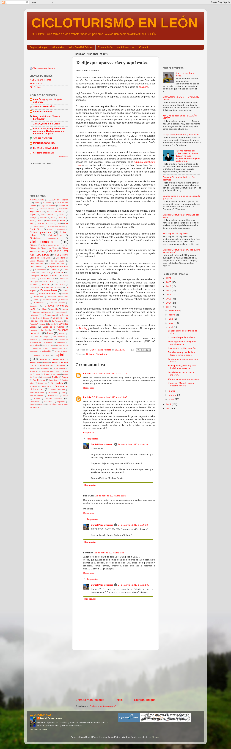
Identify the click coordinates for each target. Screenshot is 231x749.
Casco (49, 229)
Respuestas (92, 439)
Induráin (54, 309)
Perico (55, 362)
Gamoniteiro (39, 303)
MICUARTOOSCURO (44, 143)
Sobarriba (33, 386)
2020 (37, 203)
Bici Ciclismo (36, 87)
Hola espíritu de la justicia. (176, 233)
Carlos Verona (38, 226)
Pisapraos (45, 368)
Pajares (43, 359)
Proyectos (34, 371)
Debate (46, 284)
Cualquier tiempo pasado (43, 275)
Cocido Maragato (37, 261)
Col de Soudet (57, 261)
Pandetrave (35, 362)
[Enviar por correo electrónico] (137, 350)
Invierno (64, 309)
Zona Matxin (36, 83)
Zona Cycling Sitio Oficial (46, 124)
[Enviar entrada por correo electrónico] (132, 350)
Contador (55, 270)
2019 (169, 286)
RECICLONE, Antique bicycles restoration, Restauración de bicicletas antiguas (49, 131)
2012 (169, 404)
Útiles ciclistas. (54, 398)
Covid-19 (58, 272)
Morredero (34, 351)
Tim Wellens (52, 393)
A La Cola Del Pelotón (81, 47)
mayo (172, 323)
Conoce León (105, 47)
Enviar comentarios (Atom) (103, 706)
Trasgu (65, 396)
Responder (88, 388)
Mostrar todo (63, 156)
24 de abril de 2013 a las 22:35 (133, 585)
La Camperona (48, 315)
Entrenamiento (48, 290)
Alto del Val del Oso (56, 211)
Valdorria (48, 402)
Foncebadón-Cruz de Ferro (57, 297)
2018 (169, 290)
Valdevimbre (34, 402)
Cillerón (33, 245)
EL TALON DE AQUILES (45, 148)
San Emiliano (39, 380)
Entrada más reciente (89, 699)
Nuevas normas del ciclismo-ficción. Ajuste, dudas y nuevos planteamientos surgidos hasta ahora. (188, 156)
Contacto (144, 47)
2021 (169, 278)
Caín (66, 223)
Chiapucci (61, 229)
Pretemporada (59, 368)
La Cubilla (57, 318)
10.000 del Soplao (58, 200)
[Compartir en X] (143, 350)
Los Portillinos (59, 336)
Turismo (37, 399)
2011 (168, 408)
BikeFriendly (52, 220)
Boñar (62, 220)
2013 (169, 307)
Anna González (47, 215)
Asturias (43, 217)
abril (171, 327)
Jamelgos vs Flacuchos (42, 312)
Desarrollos (60, 284)
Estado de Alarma (47, 293)
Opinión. (90, 354)
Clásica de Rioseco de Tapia (43, 248)
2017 (169, 295)
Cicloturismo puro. (44, 242)
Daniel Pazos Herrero (102, 444)
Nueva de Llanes (61, 351)
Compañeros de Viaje (58, 266)
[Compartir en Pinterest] (149, 350)
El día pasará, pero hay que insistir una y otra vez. (182, 366)
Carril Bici (35, 229)
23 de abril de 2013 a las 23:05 (111, 397)
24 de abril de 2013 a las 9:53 (109, 553)
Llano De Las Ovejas (39, 336)
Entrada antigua (145, 699)
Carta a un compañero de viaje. (183, 379)
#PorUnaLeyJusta (37, 200)
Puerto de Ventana (52, 374)
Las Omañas (46, 330)
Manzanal (33, 339)
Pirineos (33, 368)
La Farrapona (57, 321)
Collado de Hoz (57, 264)
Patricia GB (89, 373)
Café (59, 223)
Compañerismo (36, 267)
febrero (172, 395)
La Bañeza (34, 315)
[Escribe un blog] (140, 350)
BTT (31, 223)
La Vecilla (51, 324)
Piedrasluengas (46, 365)
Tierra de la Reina (37, 393)
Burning (83, 328)
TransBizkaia (53, 396)
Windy (41, 404)
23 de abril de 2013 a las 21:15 (111, 373)
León (50, 333)
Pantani (46, 362)
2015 (169, 299)
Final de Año (38, 297)
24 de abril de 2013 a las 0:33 (133, 525)
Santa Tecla (53, 380)
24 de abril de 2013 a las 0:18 (133, 444)
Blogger (156, 737)
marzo (172, 391)
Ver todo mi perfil (38, 729)
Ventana (33, 404)
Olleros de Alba (41, 355)
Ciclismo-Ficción (55, 235)
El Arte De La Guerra (53, 287)
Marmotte (61, 342)
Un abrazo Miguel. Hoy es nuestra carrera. (181, 384)
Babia (53, 217)
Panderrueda (58, 359)
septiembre (174, 311)
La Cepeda (63, 315)
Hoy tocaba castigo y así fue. (182, 348)
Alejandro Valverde (46, 209)
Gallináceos (63, 300)
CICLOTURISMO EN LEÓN (114, 22)
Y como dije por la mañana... (182, 337)
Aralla (61, 214)
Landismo (33, 330)
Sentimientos (42, 383)
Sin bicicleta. (102, 354)
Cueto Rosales (47, 279)
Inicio (119, 699)
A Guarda (47, 203)
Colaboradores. (36, 264)
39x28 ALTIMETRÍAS (44, 106)
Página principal (38, 47)
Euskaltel (64, 294)
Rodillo (55, 377)
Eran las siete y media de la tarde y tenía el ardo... (181, 353)
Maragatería (48, 339)
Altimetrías (58, 47)
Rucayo (65, 377)
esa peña (143, 87)
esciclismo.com (125, 47)
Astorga (33, 217)
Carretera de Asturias (56, 226)
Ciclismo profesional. (41, 232)
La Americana (60, 312)
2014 (169, 303)
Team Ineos (46, 386)
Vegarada (61, 402)
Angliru (33, 214)
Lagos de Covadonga (53, 327)
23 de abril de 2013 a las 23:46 (110, 496)
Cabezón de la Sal (45, 223)
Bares (32, 220)
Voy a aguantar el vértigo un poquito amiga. (182, 342)
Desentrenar (34, 287)
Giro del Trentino (57, 303)
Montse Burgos (58, 348)
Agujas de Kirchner (47, 206)
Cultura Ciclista (48, 281)
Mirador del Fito (62, 345)
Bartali (41, 220)
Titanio (63, 393)
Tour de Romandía (37, 396)
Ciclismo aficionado (44, 153)
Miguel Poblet (47, 345)
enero (172, 399)
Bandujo (62, 217)
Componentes (40, 270)
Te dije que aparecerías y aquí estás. (181, 134)
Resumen (45, 377)
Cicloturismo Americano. (44, 238)
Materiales (34, 345)
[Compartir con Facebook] (146, 350)
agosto (172, 315)
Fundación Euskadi (48, 300)
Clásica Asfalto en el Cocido (53, 245)
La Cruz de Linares (41, 318)
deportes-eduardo (42, 111)
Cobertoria (60, 258)
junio (171, 319)
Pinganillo (61, 365)
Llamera (62, 333)
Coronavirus (45, 273)
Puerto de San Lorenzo (51, 371)
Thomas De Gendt (57, 390)
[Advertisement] (115, 674)
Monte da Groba (40, 348)
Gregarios (34, 306)
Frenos (35, 300)
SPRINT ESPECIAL (43, 138)
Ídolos (44, 309)
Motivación (46, 351)
